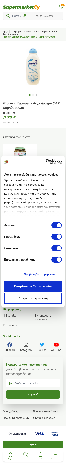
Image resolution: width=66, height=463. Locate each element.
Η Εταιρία (9, 315)
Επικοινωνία (11, 325)
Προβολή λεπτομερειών (39, 274)
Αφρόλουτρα (9, 34)
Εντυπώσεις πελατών (43, 317)
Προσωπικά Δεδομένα (46, 411)
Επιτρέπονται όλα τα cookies (33, 286)
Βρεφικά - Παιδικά (23, 31)
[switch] (56, 237)
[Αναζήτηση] (8, 16)
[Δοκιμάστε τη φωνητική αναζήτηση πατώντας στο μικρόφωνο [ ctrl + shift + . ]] (25, 16)
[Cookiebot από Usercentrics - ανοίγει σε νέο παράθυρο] (46, 161)
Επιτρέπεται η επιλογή (33, 298)
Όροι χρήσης (10, 411)
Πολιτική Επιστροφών (16, 417)
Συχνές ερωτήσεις (44, 417)
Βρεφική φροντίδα (45, 31)
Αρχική (6, 31)
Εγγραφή (33, 394)
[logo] (21, 7)
